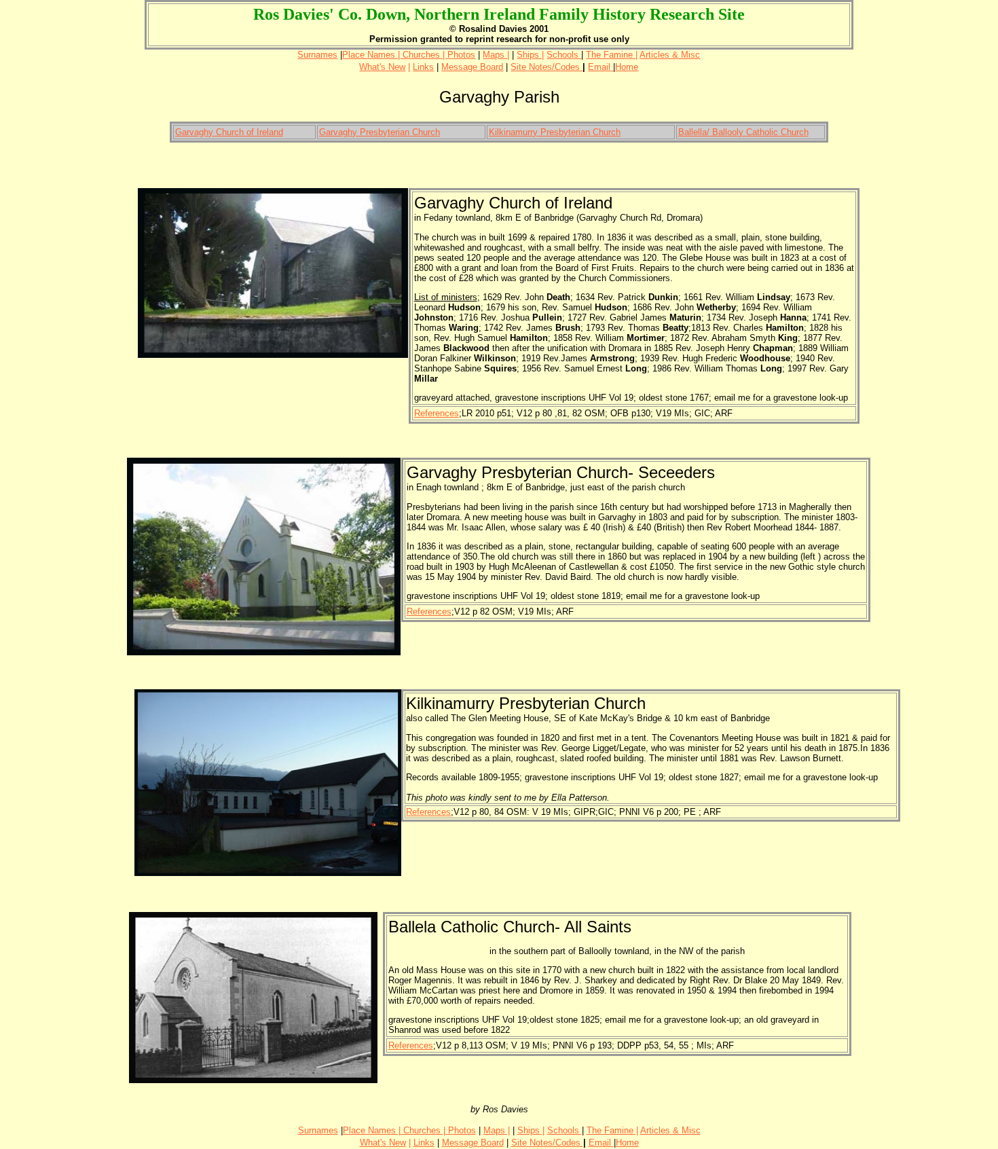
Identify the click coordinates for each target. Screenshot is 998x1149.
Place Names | (371, 55)
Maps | (496, 55)
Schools (564, 55)
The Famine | (611, 55)
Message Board (472, 67)
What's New (382, 67)
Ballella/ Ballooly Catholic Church (743, 132)
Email (600, 67)
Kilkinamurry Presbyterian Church (555, 132)
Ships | (530, 55)
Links (423, 67)
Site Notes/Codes (547, 67)
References (436, 413)
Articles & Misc (670, 55)
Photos (461, 55)
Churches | (423, 55)
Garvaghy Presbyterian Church (379, 132)
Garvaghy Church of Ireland (229, 132)
